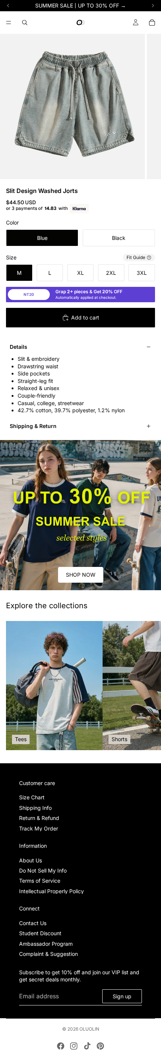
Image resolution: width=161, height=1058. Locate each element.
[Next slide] (147, 685)
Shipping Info (35, 808)
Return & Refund (39, 818)
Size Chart (32, 797)
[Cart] (152, 22)
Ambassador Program (46, 943)
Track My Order (38, 828)
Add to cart (85, 317)
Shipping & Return (33, 426)
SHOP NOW (80, 574)
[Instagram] (73, 1045)
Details (18, 347)
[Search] (24, 22)
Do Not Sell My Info (43, 870)
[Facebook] (60, 1045)
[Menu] (8, 22)
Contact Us (32, 923)
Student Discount (40, 933)
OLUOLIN (89, 1029)
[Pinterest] (100, 1045)
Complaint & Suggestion (48, 954)
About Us (30, 860)
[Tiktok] (87, 1045)
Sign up (122, 996)
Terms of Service (39, 881)
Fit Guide (136, 257)
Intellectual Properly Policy (51, 891)
